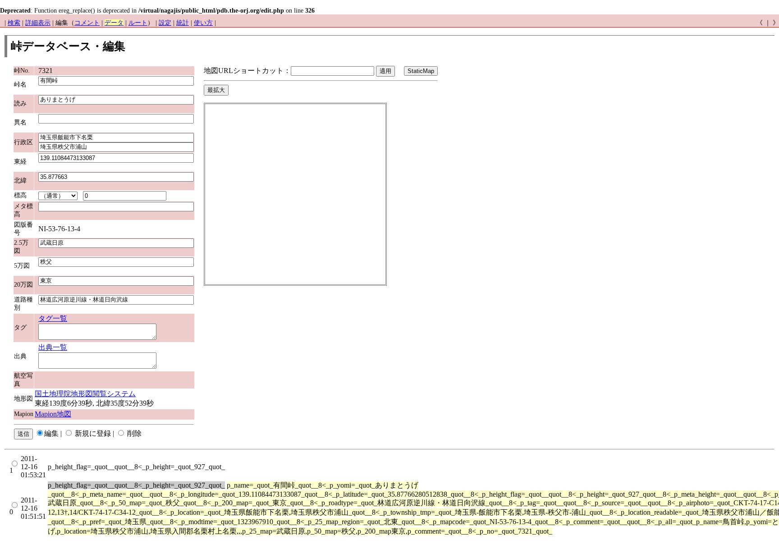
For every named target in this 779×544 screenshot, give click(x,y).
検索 (14, 22)
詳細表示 (37, 22)
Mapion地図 (53, 414)
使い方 (203, 22)
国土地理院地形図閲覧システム (85, 394)
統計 (182, 22)
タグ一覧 (52, 318)
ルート (137, 22)
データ (114, 22)
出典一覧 (52, 347)
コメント (87, 22)
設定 (165, 22)
